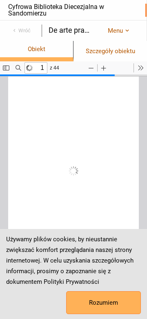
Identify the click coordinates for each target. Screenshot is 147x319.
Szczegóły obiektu (110, 51)
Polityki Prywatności (71, 281)
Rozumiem (103, 302)
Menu (115, 30)
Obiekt (36, 49)
